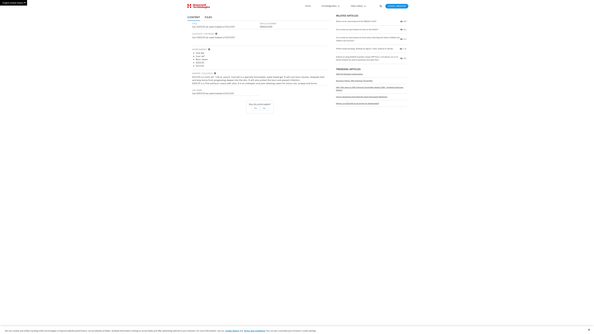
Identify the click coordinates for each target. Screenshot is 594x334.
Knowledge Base (329, 6)
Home (308, 6)
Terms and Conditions (254, 331)
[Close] (589, 329)
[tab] (193, 17)
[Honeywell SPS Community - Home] (199, 6)
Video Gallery (357, 6)
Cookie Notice (232, 331)
